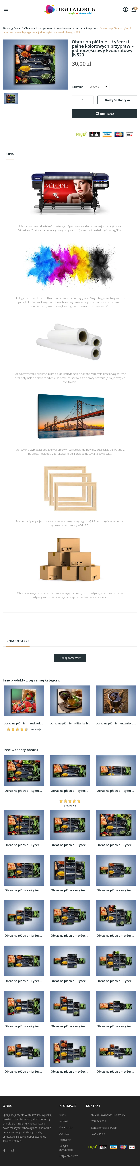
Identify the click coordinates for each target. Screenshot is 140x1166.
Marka (59, 624)
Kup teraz (107, 114)
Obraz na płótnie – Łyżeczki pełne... (24, 791)
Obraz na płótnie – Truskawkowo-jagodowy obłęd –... (24, 723)
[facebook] (4, 1150)
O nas (62, 1115)
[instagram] (12, 1150)
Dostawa (64, 1133)
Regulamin (65, 1139)
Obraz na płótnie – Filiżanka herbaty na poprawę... (70, 723)
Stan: (66, 635)
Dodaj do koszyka (117, 100)
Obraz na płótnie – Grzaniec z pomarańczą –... (116, 723)
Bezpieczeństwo (68, 1156)
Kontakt (63, 1121)
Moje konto (66, 1127)
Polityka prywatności (66, 1147)
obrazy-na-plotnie (75, 624)
